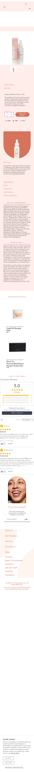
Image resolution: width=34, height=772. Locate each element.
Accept (8, 758)
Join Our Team (11, 568)
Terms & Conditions (10, 587)
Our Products (11, 535)
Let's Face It (10, 546)
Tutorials (9, 571)
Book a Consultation (14, 560)
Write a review (17, 413)
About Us (9, 530)
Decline (8, 763)
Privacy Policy (15, 753)
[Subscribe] (26, 519)
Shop (7, 552)
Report (10, 443)
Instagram (9, 575)
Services (8, 541)
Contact (8, 557)
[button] (14, 69)
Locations (9, 564)
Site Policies (22, 587)
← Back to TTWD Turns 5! (17, 376)
